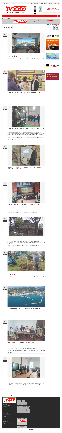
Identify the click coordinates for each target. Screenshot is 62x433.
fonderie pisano (28, 245)
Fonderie (29, 350)
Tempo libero (52, 15)
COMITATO (26, 350)
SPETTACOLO (11, 352)
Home (32, 3)
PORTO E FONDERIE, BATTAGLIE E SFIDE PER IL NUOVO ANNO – (23, 308)
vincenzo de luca (26, 411)
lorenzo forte (38, 350)
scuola (35, 212)
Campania (24, 402)
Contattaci (50, 3)
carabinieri (35, 387)
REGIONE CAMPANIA (34, 245)
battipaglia (19, 402)
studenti (42, 387)
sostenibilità (18, 101)
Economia (37, 15)
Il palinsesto (36, 3)
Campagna (31, 387)
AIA (21, 245)
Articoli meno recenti (7, 395)
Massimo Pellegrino (11, 101)
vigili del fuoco (20, 411)
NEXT (8, 139)
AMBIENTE (22, 137)
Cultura (29, 15)
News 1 (16, 212)
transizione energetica (23, 101)
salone (15, 101)
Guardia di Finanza (26, 406)
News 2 (16, 137)
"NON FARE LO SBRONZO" (22, 387)
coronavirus (25, 404)
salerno (32, 212)
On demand (55, 3)
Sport (45, 15)
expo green (35, 137)
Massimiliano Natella (27, 212)
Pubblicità (18, 415)
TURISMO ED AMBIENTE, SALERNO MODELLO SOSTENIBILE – (23, 204)
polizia (19, 408)
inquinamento (33, 350)
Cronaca (6, 15)
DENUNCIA (19, 406)
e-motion (31, 137)
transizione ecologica (17, 139)
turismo (37, 212)
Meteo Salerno (49, 27)
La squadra (46, 3)
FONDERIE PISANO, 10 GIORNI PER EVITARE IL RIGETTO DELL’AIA (24, 238)
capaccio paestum (27, 137)
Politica (21, 15)
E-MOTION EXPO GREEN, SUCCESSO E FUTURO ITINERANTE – (23, 92)
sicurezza (38, 387)
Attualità (14, 15)
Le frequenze (41, 3)
